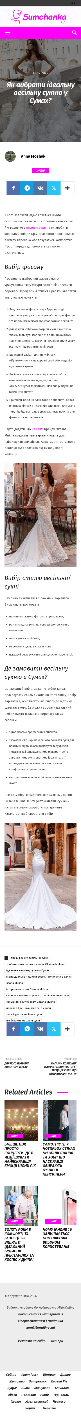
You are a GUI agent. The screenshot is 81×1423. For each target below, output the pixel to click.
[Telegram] (27, 188)
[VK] (40, 188)
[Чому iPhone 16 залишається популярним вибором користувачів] (59, 1206)
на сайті (37, 429)
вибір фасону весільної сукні (29, 957)
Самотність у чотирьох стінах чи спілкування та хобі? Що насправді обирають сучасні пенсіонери (59, 1159)
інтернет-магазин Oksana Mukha (27, 989)
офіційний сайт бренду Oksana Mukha (30, 1001)
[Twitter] (54, 188)
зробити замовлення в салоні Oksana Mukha (35, 964)
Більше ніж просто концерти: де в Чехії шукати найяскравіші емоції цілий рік (20, 1155)
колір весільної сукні (57, 995)
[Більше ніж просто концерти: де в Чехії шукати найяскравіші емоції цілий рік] (21, 1120)
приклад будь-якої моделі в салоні (29, 1008)
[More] (67, 188)
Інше (40, 170)
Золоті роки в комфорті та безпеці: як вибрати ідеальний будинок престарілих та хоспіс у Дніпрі (19, 1244)
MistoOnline (65, 1307)
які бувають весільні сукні (23, 1020)
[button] (7, 33)
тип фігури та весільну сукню (24, 1014)
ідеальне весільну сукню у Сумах (27, 970)
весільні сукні (36, 228)
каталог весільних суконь (22, 995)
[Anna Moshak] (12, 156)
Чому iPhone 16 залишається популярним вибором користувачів (57, 1238)
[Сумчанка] (40, 17)
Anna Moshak (33, 156)
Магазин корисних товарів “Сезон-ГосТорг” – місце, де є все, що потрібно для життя (60, 1068)
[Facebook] (13, 188)
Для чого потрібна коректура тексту (16, 1065)
